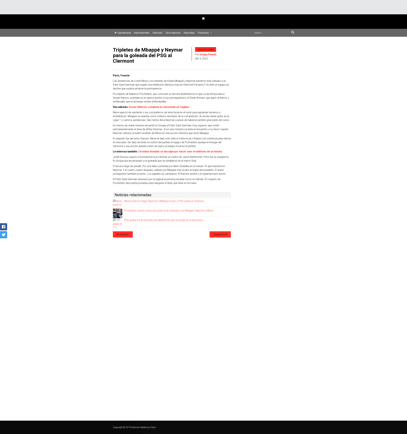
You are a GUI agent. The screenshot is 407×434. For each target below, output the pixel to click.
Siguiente (219, 234)
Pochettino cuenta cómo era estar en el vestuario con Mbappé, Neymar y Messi (168, 210)
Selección (157, 33)
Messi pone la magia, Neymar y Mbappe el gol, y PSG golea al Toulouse (164, 201)
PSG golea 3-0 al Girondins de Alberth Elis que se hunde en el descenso (163, 220)
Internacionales (141, 33)
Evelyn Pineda (208, 54)
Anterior (124, 234)
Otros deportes (173, 33)
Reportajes (189, 33)
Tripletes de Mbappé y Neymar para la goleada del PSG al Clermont (148, 55)
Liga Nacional (124, 33)
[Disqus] (172, 280)
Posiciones (203, 33)
